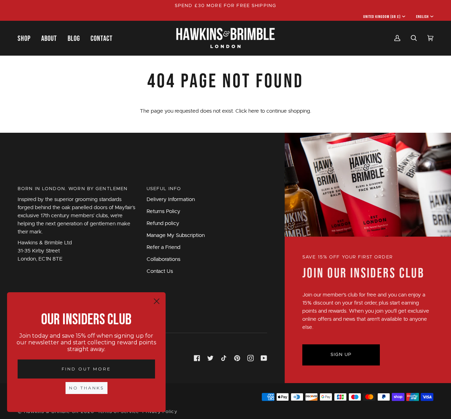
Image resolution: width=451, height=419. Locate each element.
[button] (27, 38)
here (253, 111)
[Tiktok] (224, 358)
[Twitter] (210, 358)
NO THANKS (86, 387)
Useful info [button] (164, 189)
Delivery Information (171, 199)
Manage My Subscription (176, 235)
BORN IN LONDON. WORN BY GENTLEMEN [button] (73, 189)
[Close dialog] (156, 301)
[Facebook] (197, 358)
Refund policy (163, 223)
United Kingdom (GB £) (382, 16)
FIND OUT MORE (86, 368)
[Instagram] (250, 358)
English (422, 16)
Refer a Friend (163, 247)
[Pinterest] (237, 358)
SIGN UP (341, 354)
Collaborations (163, 259)
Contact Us (160, 271)
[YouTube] (264, 358)
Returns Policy (163, 211)
